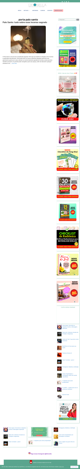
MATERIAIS (35, 10)
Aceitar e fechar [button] (74, 466)
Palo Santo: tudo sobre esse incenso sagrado (25, 22)
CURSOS (42, 10)
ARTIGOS (26, 10)
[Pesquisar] (77, 20)
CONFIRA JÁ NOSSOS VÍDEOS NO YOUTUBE (42, 462)
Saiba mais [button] (61, 466)
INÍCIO (19, 10)
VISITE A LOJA (58, 10)
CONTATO (49, 10)
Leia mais (14, 63)
